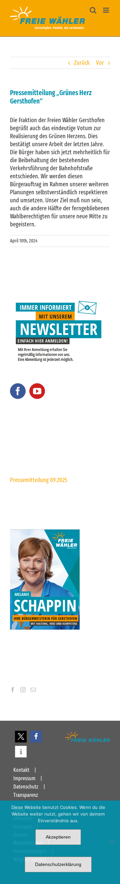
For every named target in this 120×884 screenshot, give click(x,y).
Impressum (24, 778)
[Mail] (33, 689)
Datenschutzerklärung (58, 864)
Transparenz (25, 795)
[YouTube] (37, 391)
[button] (21, 736)
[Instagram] (23, 689)
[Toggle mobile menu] (106, 10)
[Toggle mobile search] (93, 10)
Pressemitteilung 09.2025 (38, 480)
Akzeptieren (58, 837)
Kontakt (21, 770)
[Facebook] (18, 391)
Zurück (82, 62)
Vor (100, 62)
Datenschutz (25, 787)
